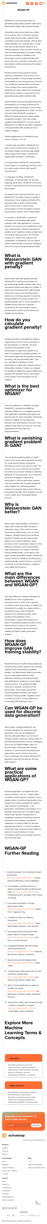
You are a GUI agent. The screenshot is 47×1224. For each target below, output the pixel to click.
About (4, 1181)
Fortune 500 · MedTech (9, 1171)
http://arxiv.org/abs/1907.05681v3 (21, 963)
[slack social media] (16, 1208)
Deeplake (5, 1148)
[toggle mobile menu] (44, 3)
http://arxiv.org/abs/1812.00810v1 (21, 977)
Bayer (4, 1161)
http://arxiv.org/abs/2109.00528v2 (22, 1008)
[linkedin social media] (6, 1208)
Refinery (4, 1154)
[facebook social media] (3, 1208)
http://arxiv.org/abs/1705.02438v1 (21, 909)
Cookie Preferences (8, 1197)
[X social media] (12, 1208)
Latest (30, 1161)
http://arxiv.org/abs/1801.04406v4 (21, 991)
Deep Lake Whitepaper (35, 1164)
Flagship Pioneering (8, 1168)
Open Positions (6, 1187)
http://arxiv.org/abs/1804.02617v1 (21, 951)
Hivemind (5, 1151)
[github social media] (9, 1208)
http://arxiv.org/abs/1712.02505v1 (20, 937)
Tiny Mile (5, 1174)
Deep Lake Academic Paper (36, 1168)
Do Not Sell (5, 1194)
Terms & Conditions (8, 1200)
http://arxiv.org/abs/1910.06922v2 (21, 878)
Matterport (5, 1164)
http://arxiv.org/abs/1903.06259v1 (21, 923)
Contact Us (5, 1184)
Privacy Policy (6, 1191)
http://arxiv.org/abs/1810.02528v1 (25, 892)
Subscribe (36, 1125)
